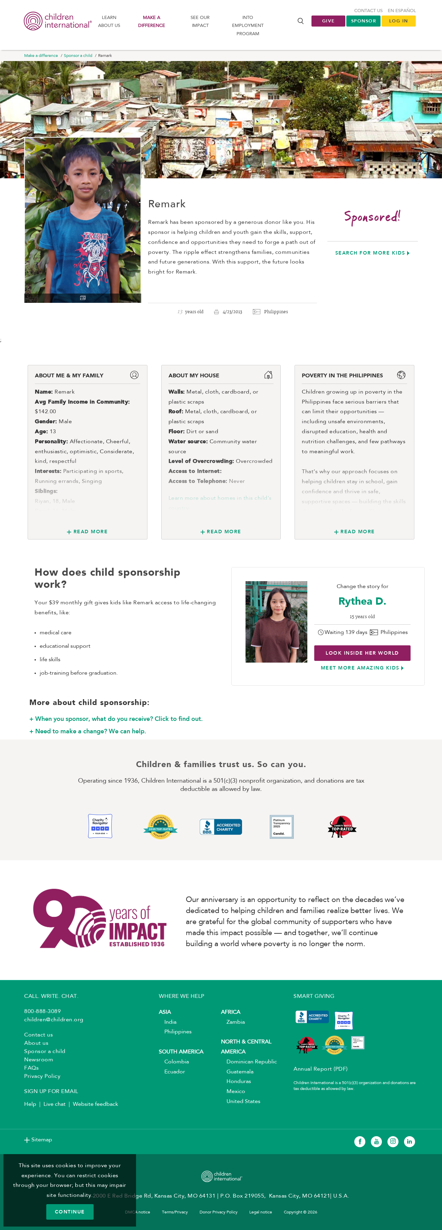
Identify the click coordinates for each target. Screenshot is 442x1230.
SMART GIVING (314, 996)
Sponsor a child (78, 56)
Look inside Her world (362, 653)
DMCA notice (137, 1212)
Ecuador (172, 1072)
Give (328, 20)
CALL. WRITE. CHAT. (51, 996)
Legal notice (260, 1212)
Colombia (174, 1062)
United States (240, 1101)
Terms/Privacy (175, 1212)
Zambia (233, 1022)
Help (30, 1104)
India (167, 1022)
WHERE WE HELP (181, 996)
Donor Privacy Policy (219, 1212)
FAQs (31, 1068)
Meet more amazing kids (360, 668)
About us (36, 1043)
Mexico (233, 1091)
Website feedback (95, 1104)
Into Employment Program (247, 26)
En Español (402, 11)
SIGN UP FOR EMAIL (51, 1091)
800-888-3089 (42, 1011)
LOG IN (398, 20)
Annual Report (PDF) (321, 1069)
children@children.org (54, 1020)
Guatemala (237, 1072)
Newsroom (38, 1060)
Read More (91, 531)
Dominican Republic (249, 1062)
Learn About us (109, 22)
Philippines (175, 1032)
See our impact (200, 22)
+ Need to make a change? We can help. (87, 731)
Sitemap (41, 1140)
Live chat (55, 1104)
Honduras (236, 1081)
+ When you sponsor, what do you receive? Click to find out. (116, 719)
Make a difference (151, 22)
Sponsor (363, 20)
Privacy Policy (42, 1076)
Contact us (368, 11)
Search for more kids (370, 253)
